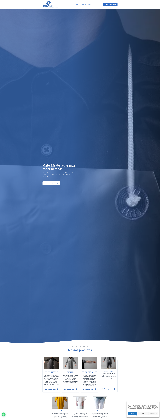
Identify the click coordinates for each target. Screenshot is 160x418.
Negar (143, 413)
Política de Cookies (138, 415)
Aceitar (132, 413)
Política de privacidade (147, 415)
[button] (157, 402)
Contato (90, 4)
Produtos (82, 4)
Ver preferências (153, 413)
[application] (85, 4)
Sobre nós (75, 4)
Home (69, 4)
